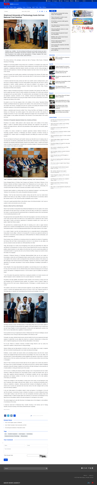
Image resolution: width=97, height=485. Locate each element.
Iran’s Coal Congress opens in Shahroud (13, 422)
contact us (91, 475)
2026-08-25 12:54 (63, 172)
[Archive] (92, 468)
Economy (20, 7)
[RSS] (90, 468)
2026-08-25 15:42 (58, 156)
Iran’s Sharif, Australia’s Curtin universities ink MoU (15, 425)
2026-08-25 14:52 (58, 160)
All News (44, 7)
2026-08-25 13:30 (63, 168)
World (11, 7)
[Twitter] (86, 468)
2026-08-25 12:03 (60, 176)
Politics (15, 7)
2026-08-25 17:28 (60, 152)
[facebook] (88, 468)
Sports (33, 7)
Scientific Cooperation (12, 433)
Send (6, 459)
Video (40, 7)
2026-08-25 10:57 (57, 184)
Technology (28, 7)
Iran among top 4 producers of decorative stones (15, 427)
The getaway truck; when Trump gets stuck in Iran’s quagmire (61, 107)
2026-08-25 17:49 (61, 148)
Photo (37, 7)
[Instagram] (84, 468)
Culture (24, 7)
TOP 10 (53, 11)
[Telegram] (82, 468)
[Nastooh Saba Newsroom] (88, 482)
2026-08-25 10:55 (58, 188)
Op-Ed (51, 64)
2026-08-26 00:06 (62, 121)
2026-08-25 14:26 (55, 164)
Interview (52, 55)
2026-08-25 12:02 (61, 180)
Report (51, 93)
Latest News (53, 117)
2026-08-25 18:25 (59, 144)
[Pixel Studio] (92, 482)
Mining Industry (24, 436)
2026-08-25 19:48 (58, 136)
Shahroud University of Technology (12, 436)
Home (5, 7)
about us (85, 475)
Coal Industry (29, 433)
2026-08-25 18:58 (60, 140)
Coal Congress (22, 433)
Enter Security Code (8, 455)
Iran (8, 7)
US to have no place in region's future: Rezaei (60, 163)
